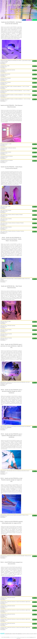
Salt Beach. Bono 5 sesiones (5, 74)
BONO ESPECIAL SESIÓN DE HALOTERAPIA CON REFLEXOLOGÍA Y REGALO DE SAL (15, 555)
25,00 (6, 207)
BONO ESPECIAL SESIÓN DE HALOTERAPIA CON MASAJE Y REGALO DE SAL (14, 515)
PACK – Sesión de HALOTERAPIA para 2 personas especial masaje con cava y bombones (11, 391)
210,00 (6, 628)
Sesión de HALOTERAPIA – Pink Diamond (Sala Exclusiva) (11, 106)
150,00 (6, 624)
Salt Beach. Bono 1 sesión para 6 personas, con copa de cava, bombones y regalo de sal (15, 627)
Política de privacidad (20, 637)
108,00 (6, 602)
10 (5, 80)
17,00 (6, 87)
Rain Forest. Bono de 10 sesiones (6, 333)
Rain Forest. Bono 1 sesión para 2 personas (7, 325)
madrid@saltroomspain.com (12, 15)
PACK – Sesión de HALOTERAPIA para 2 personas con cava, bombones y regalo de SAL (11, 346)
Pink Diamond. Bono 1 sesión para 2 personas (8, 147)
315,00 (6, 157)
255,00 (6, 228)
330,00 (6, 83)
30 (5, 233)
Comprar (35, 66)
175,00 (6, 620)
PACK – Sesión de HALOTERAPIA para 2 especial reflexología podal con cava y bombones (11, 435)
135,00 (6, 75)
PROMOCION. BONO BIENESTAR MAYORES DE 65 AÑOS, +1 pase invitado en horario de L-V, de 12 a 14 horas (16, 61)
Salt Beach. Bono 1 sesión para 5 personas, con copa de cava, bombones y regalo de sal (15, 619)
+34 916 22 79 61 (27, 15)
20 (5, 225)
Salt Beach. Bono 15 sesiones (5, 82)
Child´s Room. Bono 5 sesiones (5, 210)
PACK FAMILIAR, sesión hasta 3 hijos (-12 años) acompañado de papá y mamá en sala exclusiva (15, 279)
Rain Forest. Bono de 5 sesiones (5, 329)
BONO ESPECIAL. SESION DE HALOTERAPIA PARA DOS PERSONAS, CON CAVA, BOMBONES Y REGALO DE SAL (15, 383)
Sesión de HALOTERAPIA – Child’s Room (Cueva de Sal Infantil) (11, 167)
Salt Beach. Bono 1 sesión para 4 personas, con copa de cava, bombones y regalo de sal (15, 609)
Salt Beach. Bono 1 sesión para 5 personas (7, 614)
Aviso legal (27, 637)
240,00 (6, 79)
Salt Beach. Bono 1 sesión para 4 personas (7, 605)
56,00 (6, 149)
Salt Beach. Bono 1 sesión (4, 65)
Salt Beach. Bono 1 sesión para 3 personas (7, 597)
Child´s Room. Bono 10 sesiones (6, 218)
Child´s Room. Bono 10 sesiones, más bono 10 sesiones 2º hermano (12, 222)
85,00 (6, 516)
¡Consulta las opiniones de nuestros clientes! (29, 633)
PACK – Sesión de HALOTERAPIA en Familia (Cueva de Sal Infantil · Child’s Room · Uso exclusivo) (11, 239)
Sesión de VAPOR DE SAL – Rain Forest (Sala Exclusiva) (11, 286)
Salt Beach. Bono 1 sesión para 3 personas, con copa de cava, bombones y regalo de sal (15, 601)
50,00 (6, 62)
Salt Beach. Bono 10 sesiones (5, 78)
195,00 (6, 100)
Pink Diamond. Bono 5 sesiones (5, 152)
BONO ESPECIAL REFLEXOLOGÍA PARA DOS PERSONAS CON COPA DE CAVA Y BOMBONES (14, 471)
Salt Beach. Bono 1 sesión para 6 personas (7, 623)
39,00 (6, 322)
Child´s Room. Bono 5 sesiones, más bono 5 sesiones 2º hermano (11, 214)
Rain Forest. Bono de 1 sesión (5, 321)
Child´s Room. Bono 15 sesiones (6, 227)
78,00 (6, 598)
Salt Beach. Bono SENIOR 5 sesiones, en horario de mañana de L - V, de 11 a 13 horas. (15, 90)
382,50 (6, 232)
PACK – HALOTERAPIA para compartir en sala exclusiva (11, 563)
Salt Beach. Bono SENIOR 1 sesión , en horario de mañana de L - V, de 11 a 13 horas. (14, 86)
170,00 (6, 153)
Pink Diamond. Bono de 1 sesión (5, 143)
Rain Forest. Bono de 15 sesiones (6, 338)
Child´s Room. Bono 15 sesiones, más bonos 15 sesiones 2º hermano (12, 231)
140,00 (6, 428)
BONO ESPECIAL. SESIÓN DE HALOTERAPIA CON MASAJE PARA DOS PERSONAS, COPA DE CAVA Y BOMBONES (15, 427)
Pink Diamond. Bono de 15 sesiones (6, 160)
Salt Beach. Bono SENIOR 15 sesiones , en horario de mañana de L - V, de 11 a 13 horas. (15, 98)
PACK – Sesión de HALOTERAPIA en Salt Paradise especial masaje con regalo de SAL (11, 480)
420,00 (6, 161)
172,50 (6, 215)
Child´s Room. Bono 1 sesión (5, 206)
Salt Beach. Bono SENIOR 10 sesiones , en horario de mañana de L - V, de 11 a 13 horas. (15, 94)
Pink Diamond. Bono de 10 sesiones (6, 156)
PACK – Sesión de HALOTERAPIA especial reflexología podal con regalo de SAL (11, 522)
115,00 (6, 211)
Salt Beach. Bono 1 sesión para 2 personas (7, 69)
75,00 (6, 384)
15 (5, 84)
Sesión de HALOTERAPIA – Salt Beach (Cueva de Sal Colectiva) (11, 22)
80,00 (6, 91)
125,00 (6, 615)
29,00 (6, 66)
